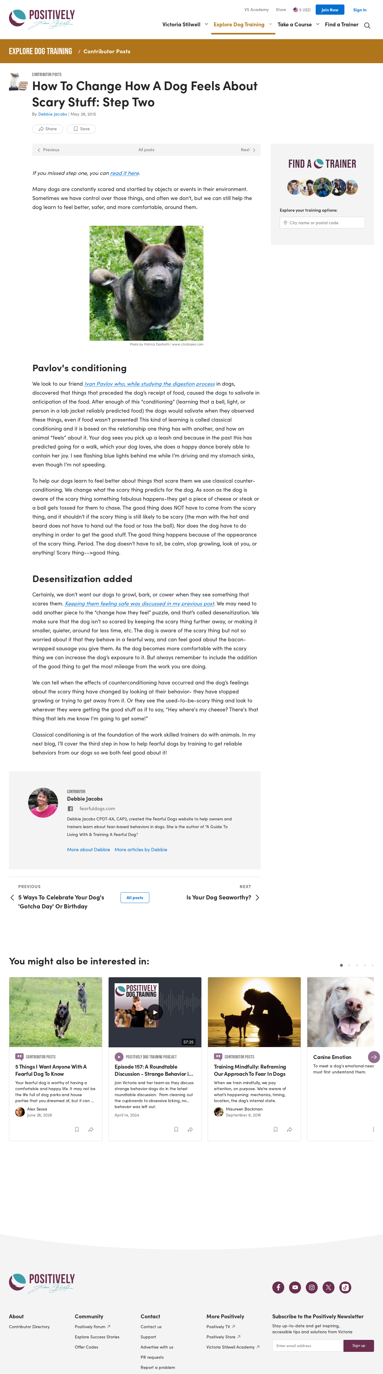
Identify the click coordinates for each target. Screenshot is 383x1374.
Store (281, 9)
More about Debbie (88, 849)
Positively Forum (90, 1326)
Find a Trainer (341, 24)
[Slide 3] (356, 965)
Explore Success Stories (97, 1337)
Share (51, 128)
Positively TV (218, 1326)
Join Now (330, 10)
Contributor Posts (106, 51)
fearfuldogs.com (97, 808)
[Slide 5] (372, 965)
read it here (124, 172)
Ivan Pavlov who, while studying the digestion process (149, 383)
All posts (146, 149)
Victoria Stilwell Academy (230, 1347)
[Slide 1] (341, 965)
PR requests (152, 1357)
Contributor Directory (29, 1326)
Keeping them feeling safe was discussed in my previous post (139, 603)
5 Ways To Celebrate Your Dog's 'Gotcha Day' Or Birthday (61, 901)
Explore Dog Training (239, 24)
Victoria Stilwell (181, 24)
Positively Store (220, 1337)
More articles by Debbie (141, 849)
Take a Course (295, 24)
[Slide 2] (349, 965)
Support (148, 1337)
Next (245, 149)
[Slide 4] (364, 965)
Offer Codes (86, 1347)
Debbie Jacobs (52, 114)
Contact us (151, 1326)
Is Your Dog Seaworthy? (218, 897)
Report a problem (158, 1367)
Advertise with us (157, 1347)
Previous (51, 149)
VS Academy (256, 9)
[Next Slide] (374, 1057)
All (135, 897)
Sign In (360, 10)
